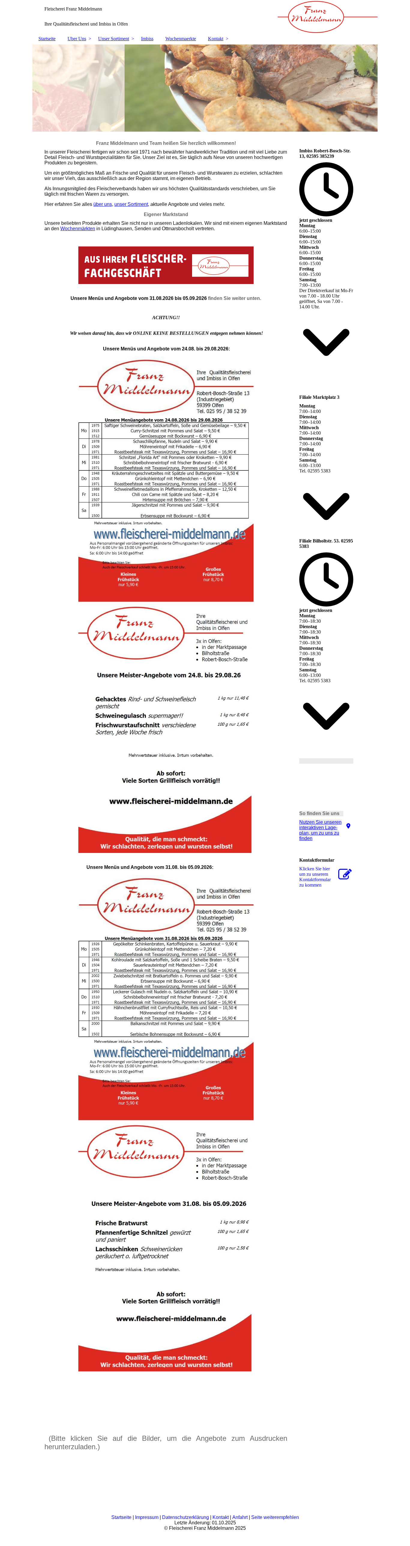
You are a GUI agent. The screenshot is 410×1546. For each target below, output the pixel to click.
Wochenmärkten (77, 228)
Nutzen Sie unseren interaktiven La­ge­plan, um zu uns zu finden (320, 830)
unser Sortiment (131, 204)
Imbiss (147, 38)
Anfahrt (240, 1517)
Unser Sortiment (113, 38)
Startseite (47, 38)
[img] (205, 16)
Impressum (146, 1517)
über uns (102, 204)
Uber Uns (77, 38)
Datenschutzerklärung (185, 1517)
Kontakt (215, 38)
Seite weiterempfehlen (275, 1517)
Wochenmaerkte (180, 38)
